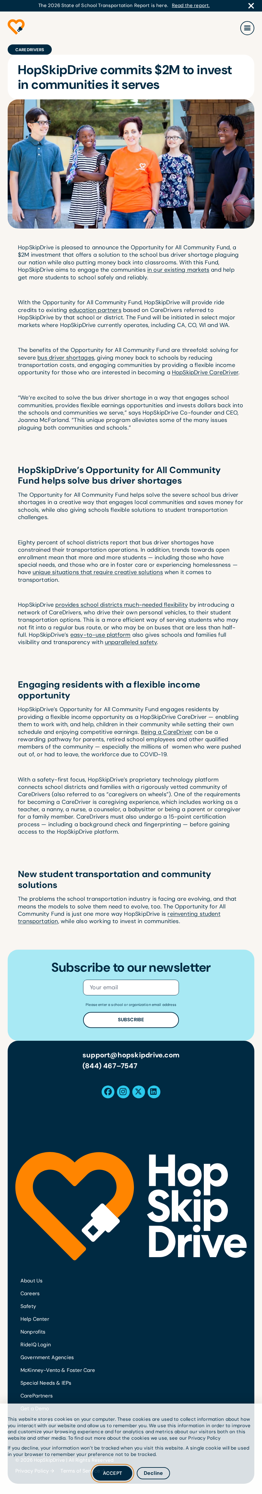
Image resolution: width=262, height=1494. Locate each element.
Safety (28, 1306)
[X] (138, 1092)
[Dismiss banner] (251, 6)
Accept (112, 1473)
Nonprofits (33, 1331)
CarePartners (36, 1395)
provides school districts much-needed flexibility (121, 605)
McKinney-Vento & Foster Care (57, 1370)
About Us (31, 1280)
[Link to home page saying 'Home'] (16, 28)
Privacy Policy (204, 1438)
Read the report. (191, 6)
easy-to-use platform (100, 635)
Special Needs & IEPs (45, 1383)
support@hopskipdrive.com (131, 1055)
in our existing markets (178, 270)
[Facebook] (108, 1092)
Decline (153, 1473)
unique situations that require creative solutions (98, 572)
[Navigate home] (131, 1206)
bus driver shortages (65, 358)
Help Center (34, 1319)
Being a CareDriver (166, 732)
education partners (95, 310)
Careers (30, 1293)
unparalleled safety (131, 642)
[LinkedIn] (153, 1092)
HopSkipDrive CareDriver (205, 372)
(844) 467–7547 (109, 1066)
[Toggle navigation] (247, 28)
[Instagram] (123, 1092)
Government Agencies (47, 1357)
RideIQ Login (35, 1344)
